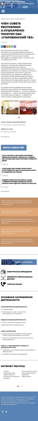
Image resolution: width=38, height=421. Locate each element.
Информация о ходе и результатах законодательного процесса (14, 312)
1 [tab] (19, 117)
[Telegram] (12, 46)
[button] (3, 11)
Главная (3, 19)
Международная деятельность (13, 320)
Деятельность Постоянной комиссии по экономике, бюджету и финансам (16, 212)
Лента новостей (20, 19)
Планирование (7, 309)
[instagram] (2, 411)
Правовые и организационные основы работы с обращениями (19, 350)
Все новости (5, 136)
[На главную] (2, 4)
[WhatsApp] (10, 46)
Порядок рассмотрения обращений (14, 354)
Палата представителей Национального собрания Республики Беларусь (10, 374)
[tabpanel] (10, 108)
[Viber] (15, 46)
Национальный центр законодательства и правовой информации (28, 373)
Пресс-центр (10, 19)
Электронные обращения (19, 272)
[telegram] (6, 411)
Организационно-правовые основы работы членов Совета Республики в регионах (17, 334)
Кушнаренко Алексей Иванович (14, 125)
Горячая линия (14, 284)
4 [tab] (22, 386)
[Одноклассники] (7, 46)
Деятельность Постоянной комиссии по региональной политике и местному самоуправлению (16, 231)
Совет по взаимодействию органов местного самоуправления (17, 338)
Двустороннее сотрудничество (13, 325)
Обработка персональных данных (20, 278)
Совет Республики (19, 2)
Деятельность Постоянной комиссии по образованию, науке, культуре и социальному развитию (19, 221)
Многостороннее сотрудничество (14, 322)
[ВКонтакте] (2, 46)
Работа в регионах (9, 132)
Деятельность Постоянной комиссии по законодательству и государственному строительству (16, 202)
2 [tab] (18, 386)
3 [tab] (20, 386)
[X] (5, 46)
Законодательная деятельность (14, 307)
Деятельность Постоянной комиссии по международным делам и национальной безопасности (17, 241)
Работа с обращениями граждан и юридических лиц (15, 346)
